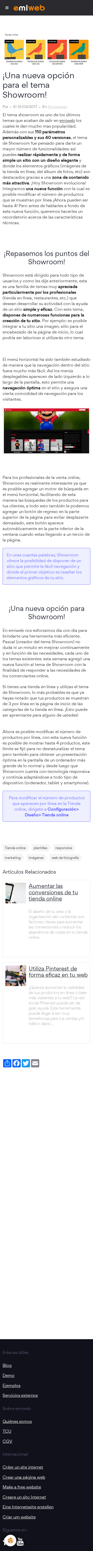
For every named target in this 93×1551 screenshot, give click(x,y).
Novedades (57, 107)
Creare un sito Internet (24, 1497)
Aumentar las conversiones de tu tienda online (53, 892)
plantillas (40, 848)
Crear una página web (24, 1477)
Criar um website (19, 1516)
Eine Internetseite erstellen (28, 1506)
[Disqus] (46, 1134)
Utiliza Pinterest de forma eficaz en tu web (58, 971)
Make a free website (22, 1487)
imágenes (36, 858)
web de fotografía (65, 858)
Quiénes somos (17, 1421)
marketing (13, 858)
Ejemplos (11, 1385)
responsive (63, 848)
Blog (7, 1365)
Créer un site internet (23, 1467)
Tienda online (15, 848)
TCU (7, 1431)
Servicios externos (20, 1395)
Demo (8, 1375)
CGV (7, 1441)
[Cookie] (10, 1540)
